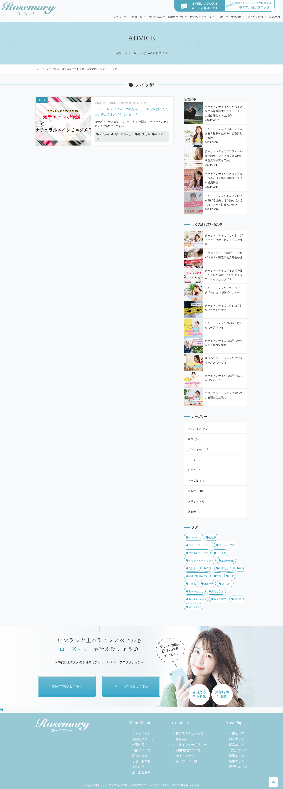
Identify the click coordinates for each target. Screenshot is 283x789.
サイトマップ (185, 755)
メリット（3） (197, 501)
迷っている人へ (197, 599)
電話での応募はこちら (67, 686)
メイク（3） (195, 460)
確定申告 (209, 583)
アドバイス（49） (199, 428)
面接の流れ (196, 17)
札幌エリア (236, 733)
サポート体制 (217, 17)
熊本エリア (236, 761)
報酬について (176, 17)
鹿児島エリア (238, 766)
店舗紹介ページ (143, 739)
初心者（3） (195, 512)
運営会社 (182, 739)
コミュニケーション (199, 545)
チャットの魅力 (227, 545)
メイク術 (221, 553)
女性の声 (236, 17)
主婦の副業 (227, 560)
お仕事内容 (155, 17)
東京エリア (236, 744)
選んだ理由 (220, 599)
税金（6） (194, 439)
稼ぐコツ (226, 583)
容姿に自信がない (198, 576)
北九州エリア (238, 750)
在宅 (241, 568)
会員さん (193, 568)
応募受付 (274, 17)
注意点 (192, 583)
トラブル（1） (197, 480)
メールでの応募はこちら (131, 686)
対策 (218, 576)
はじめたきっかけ (198, 553)
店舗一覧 (137, 17)
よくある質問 (255, 17)
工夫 (231, 576)
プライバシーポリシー (191, 744)
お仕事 (212, 537)
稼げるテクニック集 (189, 733)
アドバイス (194, 537)
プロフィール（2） (199, 449)
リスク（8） (195, 470)
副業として (225, 568)
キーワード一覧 (186, 761)
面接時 (237, 599)
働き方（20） (196, 491)
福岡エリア (236, 755)
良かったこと (195, 591)
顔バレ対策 (194, 606)
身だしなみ (217, 591)
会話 (208, 568)
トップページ (118, 17)
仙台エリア (236, 739)
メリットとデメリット (201, 560)
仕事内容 (138, 744)
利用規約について (188, 750)
